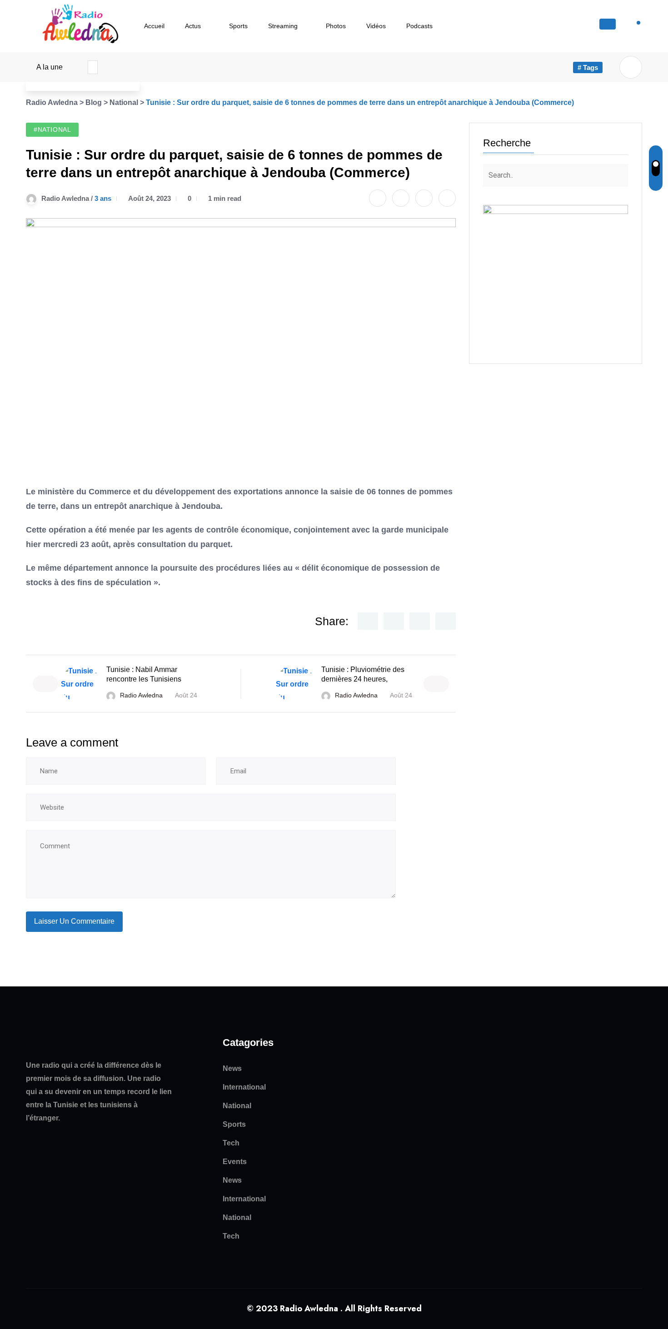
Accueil (154, 26)
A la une (50, 67)
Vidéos (376, 26)
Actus (193, 26)
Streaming (283, 26)
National (237, 1106)
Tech (231, 1143)
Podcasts (419, 26)
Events (235, 1161)
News (232, 1068)
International (244, 1087)
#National (52, 129)
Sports (238, 26)
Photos (336, 26)
